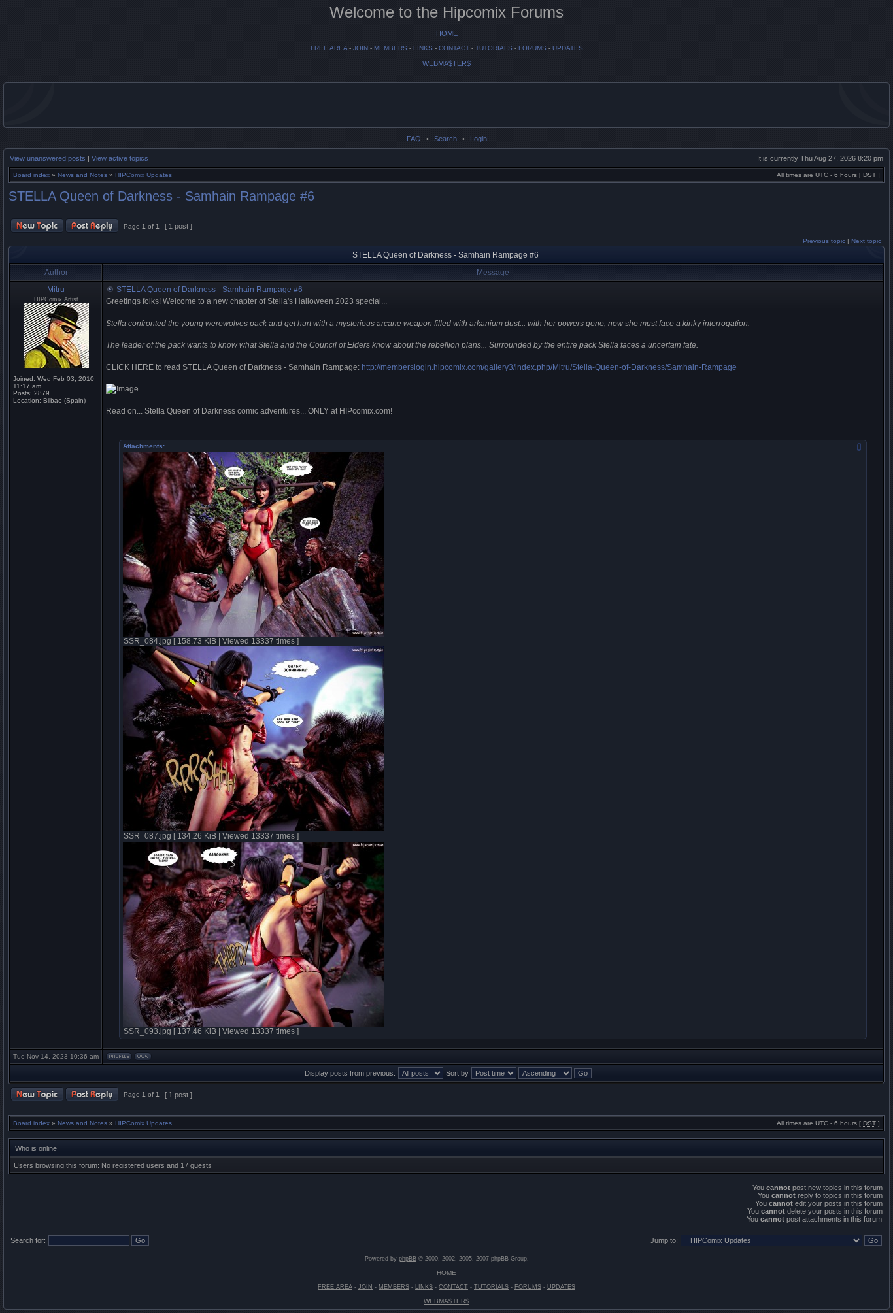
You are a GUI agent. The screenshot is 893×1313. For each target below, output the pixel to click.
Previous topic (824, 240)
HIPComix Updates (143, 174)
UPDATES (567, 48)
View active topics (120, 158)
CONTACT (454, 48)
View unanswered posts (48, 158)
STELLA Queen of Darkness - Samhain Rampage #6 (161, 196)
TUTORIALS (494, 48)
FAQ (414, 138)
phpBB (407, 1258)
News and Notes (82, 174)
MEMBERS (390, 48)
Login (478, 138)
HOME (447, 33)
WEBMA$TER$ (446, 63)
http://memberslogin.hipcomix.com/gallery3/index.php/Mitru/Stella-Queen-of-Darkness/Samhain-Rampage (549, 367)
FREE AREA (329, 48)
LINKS (423, 48)
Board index (31, 174)
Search (445, 138)
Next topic (866, 240)
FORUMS (532, 48)
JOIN (360, 48)
